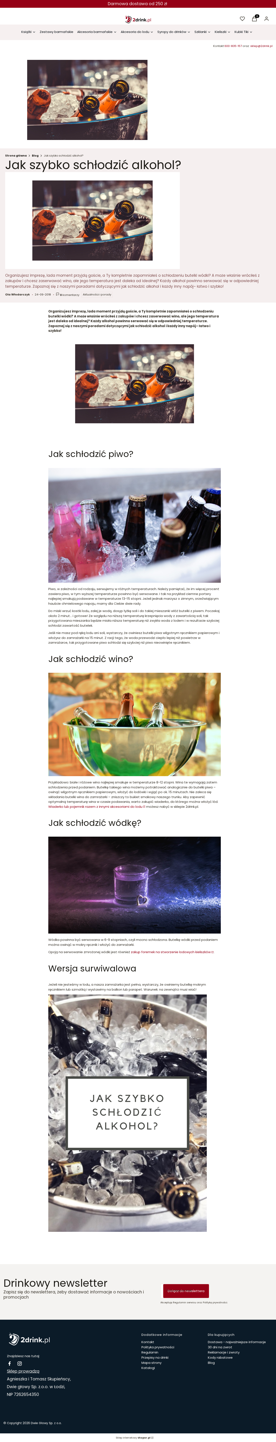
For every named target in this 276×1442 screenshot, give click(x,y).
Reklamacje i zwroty (224, 1352)
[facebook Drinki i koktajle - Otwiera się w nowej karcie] (9, 1363)
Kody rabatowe (220, 1357)
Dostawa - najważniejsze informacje (237, 1342)
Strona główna (16, 155)
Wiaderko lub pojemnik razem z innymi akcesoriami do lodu (95, 806)
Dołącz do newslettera (186, 1291)
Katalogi (148, 1368)
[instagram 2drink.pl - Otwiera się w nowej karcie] (19, 1363)
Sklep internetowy (133, 1437)
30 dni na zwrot (220, 1347)
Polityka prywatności (157, 1347)
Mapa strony (151, 1362)
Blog (35, 155)
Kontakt (147, 1342)
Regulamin (149, 1352)
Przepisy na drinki (154, 1357)
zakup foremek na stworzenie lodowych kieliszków (171, 952)
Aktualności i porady (97, 294)
